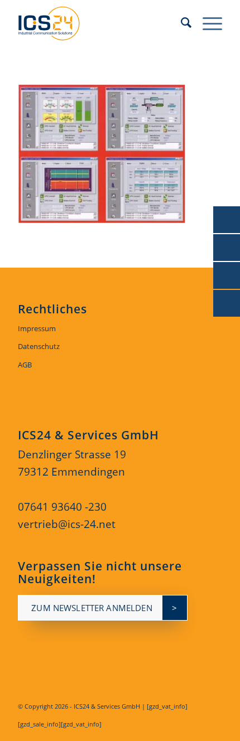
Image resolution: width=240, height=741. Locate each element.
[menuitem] (180, 22)
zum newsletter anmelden (91, 607)
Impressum (37, 328)
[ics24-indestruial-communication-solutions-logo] (99, 22)
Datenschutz (39, 346)
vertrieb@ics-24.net (67, 524)
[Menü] (206, 22)
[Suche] (180, 22)
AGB (25, 365)
